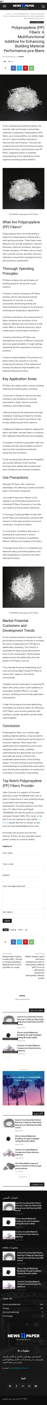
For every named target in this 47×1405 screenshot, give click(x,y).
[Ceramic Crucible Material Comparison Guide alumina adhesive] (9, 1048)
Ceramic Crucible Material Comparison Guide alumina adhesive (29, 1048)
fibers (21, 930)
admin (21, 56)
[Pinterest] (25, 68)
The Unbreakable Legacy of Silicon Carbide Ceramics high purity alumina (28, 1165)
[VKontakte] (35, 1386)
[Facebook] (13, 68)
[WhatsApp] (31, 68)
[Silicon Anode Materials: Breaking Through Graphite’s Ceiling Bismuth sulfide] (9, 1035)
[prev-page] (4, 1058)
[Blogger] (10, 1386)
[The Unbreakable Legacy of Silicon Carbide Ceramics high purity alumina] (9, 1166)
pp (26, 930)
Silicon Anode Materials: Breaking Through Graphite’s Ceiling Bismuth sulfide (29, 1035)
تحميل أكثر (22, 1176)
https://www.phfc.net (22, 999)
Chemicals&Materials (21, 14)
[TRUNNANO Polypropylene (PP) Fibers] (23, 188)
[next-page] (8, 1058)
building (13, 930)
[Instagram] (29, 1386)
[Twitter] (19, 68)
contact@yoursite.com (19, 1368)
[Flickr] (22, 1386)
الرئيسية (8, 14)
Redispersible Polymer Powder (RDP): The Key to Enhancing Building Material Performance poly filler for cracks (12, 962)
